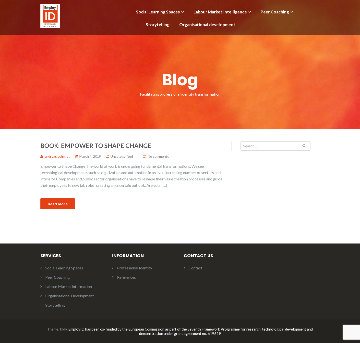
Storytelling (157, 24)
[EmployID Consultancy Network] (50, 15)
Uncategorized (121, 156)
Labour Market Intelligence (220, 11)
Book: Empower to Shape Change (95, 145)
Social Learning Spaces (158, 11)
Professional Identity (134, 268)
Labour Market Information (68, 286)
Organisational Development (69, 295)
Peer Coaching (275, 11)
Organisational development (207, 24)
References (126, 277)
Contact (195, 268)
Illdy (63, 329)
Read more (58, 203)
